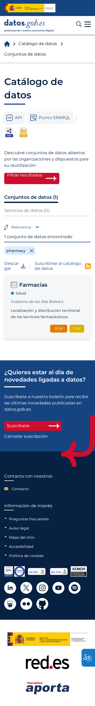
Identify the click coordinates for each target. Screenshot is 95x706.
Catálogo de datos (37, 43)
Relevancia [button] (21, 227)
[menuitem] (28, 489)
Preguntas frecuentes (29, 519)
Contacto (20, 488)
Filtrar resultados (24, 175)
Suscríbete (18, 425)
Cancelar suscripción (26, 436)
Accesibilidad (21, 546)
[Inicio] (29, 25)
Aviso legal (19, 528)
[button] (87, 24)
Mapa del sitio (22, 537)
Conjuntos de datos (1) (31, 197)
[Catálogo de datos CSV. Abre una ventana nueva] (23, 132)
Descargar (11, 266)
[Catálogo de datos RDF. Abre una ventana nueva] (9, 132)
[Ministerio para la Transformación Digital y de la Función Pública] (29, 8)
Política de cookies (26, 555)
